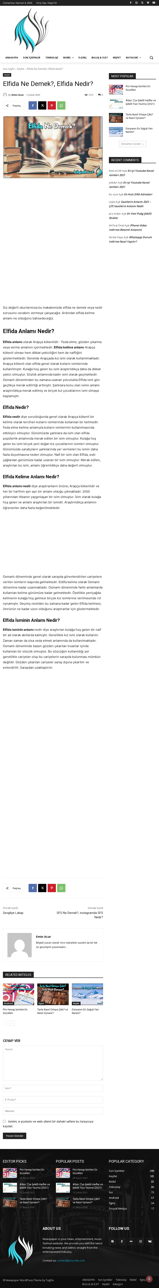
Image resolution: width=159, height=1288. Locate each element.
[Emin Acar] (5, 95)
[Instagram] (136, 3)
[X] (142, 3)
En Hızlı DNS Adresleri (138, 194)
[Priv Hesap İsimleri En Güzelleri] (18, 994)
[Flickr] (131, 1241)
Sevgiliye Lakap (13, 913)
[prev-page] (5, 1023)
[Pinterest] (52, 105)
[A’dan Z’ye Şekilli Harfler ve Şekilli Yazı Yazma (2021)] (116, 104)
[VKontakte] (149, 1241)
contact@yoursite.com (71, 1260)
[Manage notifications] (149, 1279)
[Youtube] (153, 3)
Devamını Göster (131, 144)
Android (8, 1003)
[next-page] (12, 1023)
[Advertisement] (53, 215)
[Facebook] (130, 3)
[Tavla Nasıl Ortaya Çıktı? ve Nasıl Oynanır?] (53, 994)
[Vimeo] (148, 3)
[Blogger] (112, 1241)
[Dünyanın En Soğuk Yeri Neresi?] (87, 994)
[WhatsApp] (61, 105)
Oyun (41, 1003)
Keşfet (20, 69)
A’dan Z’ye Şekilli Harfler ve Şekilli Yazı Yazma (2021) (35, 1186)
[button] (151, 58)
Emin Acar (18, 94)
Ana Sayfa (8, 69)
